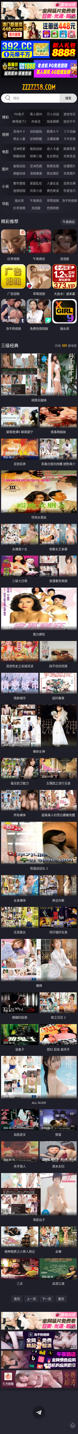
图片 (5, 169)
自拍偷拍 (36, 131)
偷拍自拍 (36, 149)
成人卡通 (53, 149)
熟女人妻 (19, 139)
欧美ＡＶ (53, 131)
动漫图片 (69, 166)
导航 (5, 203)
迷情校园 (19, 191)
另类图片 (69, 173)
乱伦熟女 (53, 156)
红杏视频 (19, 208)
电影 (5, 151)
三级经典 (9, 346)
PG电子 (19, 114)
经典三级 (36, 156)
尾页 (61, 1299)
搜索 (68, 98)
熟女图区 (53, 173)
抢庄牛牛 (69, 121)
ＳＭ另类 (69, 139)
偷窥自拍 (19, 166)
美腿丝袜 (19, 173)
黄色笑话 (53, 191)
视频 (5, 134)
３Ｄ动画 (69, 131)
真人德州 (36, 114)
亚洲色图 (36, 166)
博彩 (5, 117)
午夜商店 (36, 200)
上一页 (31, 1299)
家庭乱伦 (36, 183)
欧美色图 (53, 166)
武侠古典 (69, 183)
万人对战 (53, 114)
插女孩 (19, 200)
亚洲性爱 (19, 149)
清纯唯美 (36, 173)
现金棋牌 (53, 121)
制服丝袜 (19, 156)
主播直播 (53, 139)
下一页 (46, 1299)
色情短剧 (53, 208)
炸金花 (36, 121)
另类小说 (36, 191)
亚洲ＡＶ (19, 131)
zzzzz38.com (39, 87)
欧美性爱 (69, 149)
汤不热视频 (69, 200)
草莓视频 (53, 200)
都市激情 (19, 183)
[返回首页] (72, 1425)
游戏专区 (69, 114)
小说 (5, 186)
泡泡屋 (36, 208)
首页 (17, 1299)
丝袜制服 (36, 139)
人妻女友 (53, 183)
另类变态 (69, 156)
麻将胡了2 (19, 121)
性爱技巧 (69, 191)
